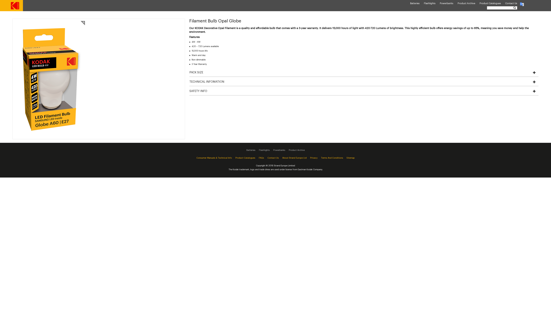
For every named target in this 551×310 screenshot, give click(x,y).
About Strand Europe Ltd (294, 158)
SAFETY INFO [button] (198, 91)
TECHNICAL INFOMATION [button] (206, 81)
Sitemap (351, 158)
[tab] (363, 72)
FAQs (261, 158)
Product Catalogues (490, 3)
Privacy (314, 158)
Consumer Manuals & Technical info (214, 158)
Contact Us (511, 3)
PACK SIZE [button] (196, 72)
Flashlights (429, 3)
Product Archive (466, 3)
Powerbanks (446, 3)
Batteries (415, 3)
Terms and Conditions (332, 158)
